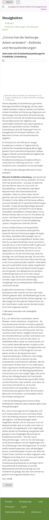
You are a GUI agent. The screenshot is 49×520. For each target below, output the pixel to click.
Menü (9, 2)
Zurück (9, 485)
